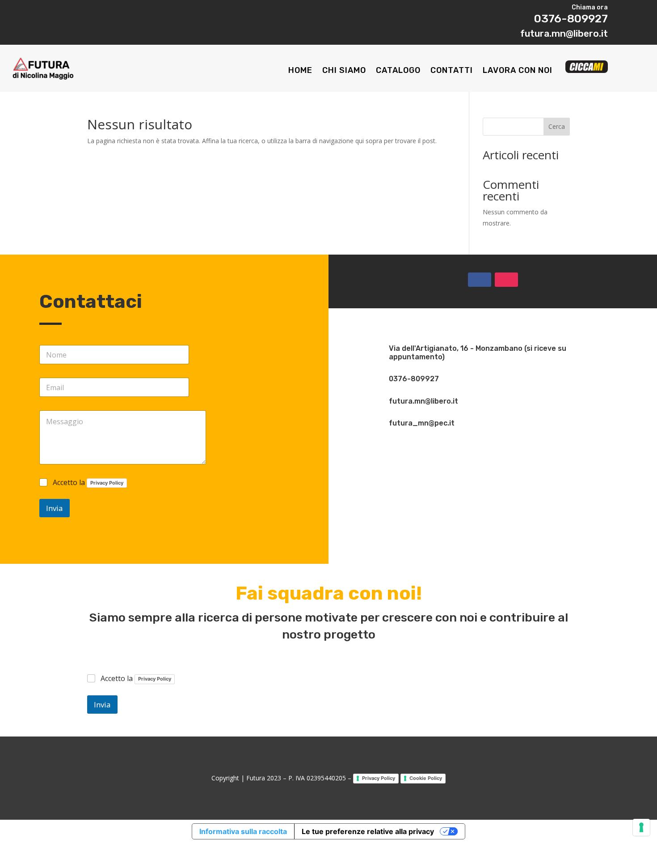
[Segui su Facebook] (479, 279)
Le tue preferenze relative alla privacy (368, 831)
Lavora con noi (517, 71)
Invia (54, 508)
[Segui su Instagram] (506, 279)
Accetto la (88, 482)
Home (300, 71)
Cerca (556, 126)
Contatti (451, 71)
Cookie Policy (425, 778)
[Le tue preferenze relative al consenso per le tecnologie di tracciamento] (641, 827)
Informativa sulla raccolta (243, 831)
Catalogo (398, 71)
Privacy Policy (106, 483)
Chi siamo (344, 71)
